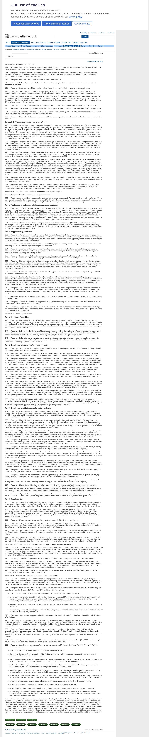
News (94, 46)
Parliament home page (19, 49)
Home (7, 42)
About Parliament (53, 42)
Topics (100, 46)
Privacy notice (68, 733)
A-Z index (7, 733)
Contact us (111, 32)
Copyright (61, 733)
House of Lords (26, 46)
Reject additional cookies (56, 23)
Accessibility (83, 32)
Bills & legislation (47, 46)
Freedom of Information (33, 733)
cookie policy (75, 16)
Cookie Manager (86, 733)
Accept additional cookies (26, 23)
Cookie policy (77, 733)
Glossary (14, 733)
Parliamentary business (20, 42)
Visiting (75, 42)
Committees (58, 46)
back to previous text (95, 61)
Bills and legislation (46, 49)
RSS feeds (102, 32)
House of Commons (12, 46)
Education (83, 42)
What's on (36, 46)
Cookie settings (82, 23)
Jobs (43, 733)
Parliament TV (86, 46)
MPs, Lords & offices (38, 42)
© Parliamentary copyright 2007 (15, 730)
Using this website (51, 733)
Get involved (66, 42)
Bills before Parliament (59, 49)
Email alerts (93, 32)
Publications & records (72, 46)
